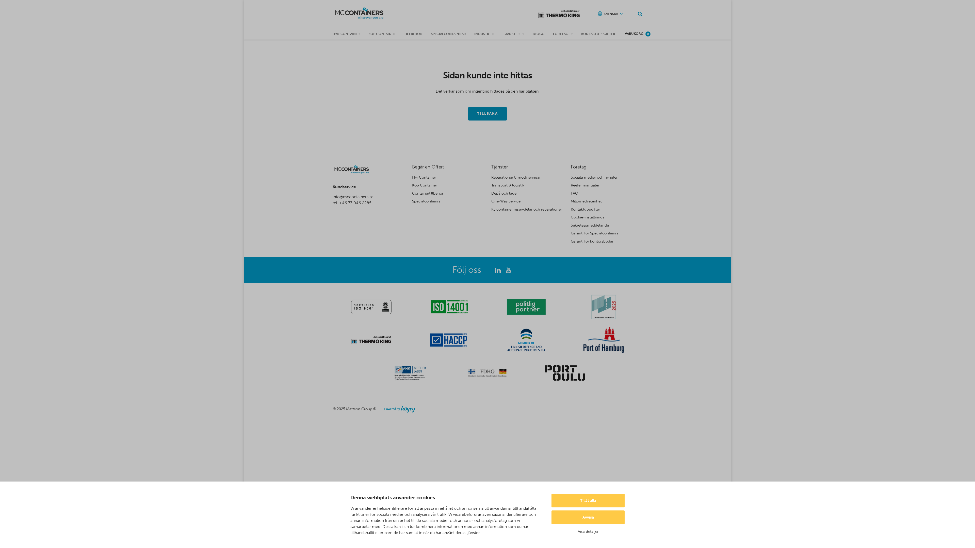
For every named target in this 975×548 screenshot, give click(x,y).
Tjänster (511, 34)
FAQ (574, 193)
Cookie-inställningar (588, 217)
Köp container (382, 34)
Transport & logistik (507, 185)
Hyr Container (424, 177)
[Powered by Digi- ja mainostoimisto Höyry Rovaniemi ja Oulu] (400, 407)
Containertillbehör (427, 193)
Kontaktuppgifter (598, 34)
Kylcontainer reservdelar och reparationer (526, 209)
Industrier (484, 34)
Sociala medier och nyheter (594, 177)
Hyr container (346, 34)
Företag (560, 34)
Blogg (539, 34)
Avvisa (588, 517)
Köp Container (424, 185)
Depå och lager (504, 193)
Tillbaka (487, 113)
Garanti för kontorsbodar (592, 241)
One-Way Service (506, 201)
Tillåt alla (588, 500)
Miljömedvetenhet (586, 201)
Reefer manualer (585, 185)
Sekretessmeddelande (590, 225)
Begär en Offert (428, 167)
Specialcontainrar (448, 34)
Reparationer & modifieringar (516, 177)
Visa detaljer (588, 531)
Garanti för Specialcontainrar (595, 233)
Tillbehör (413, 34)
